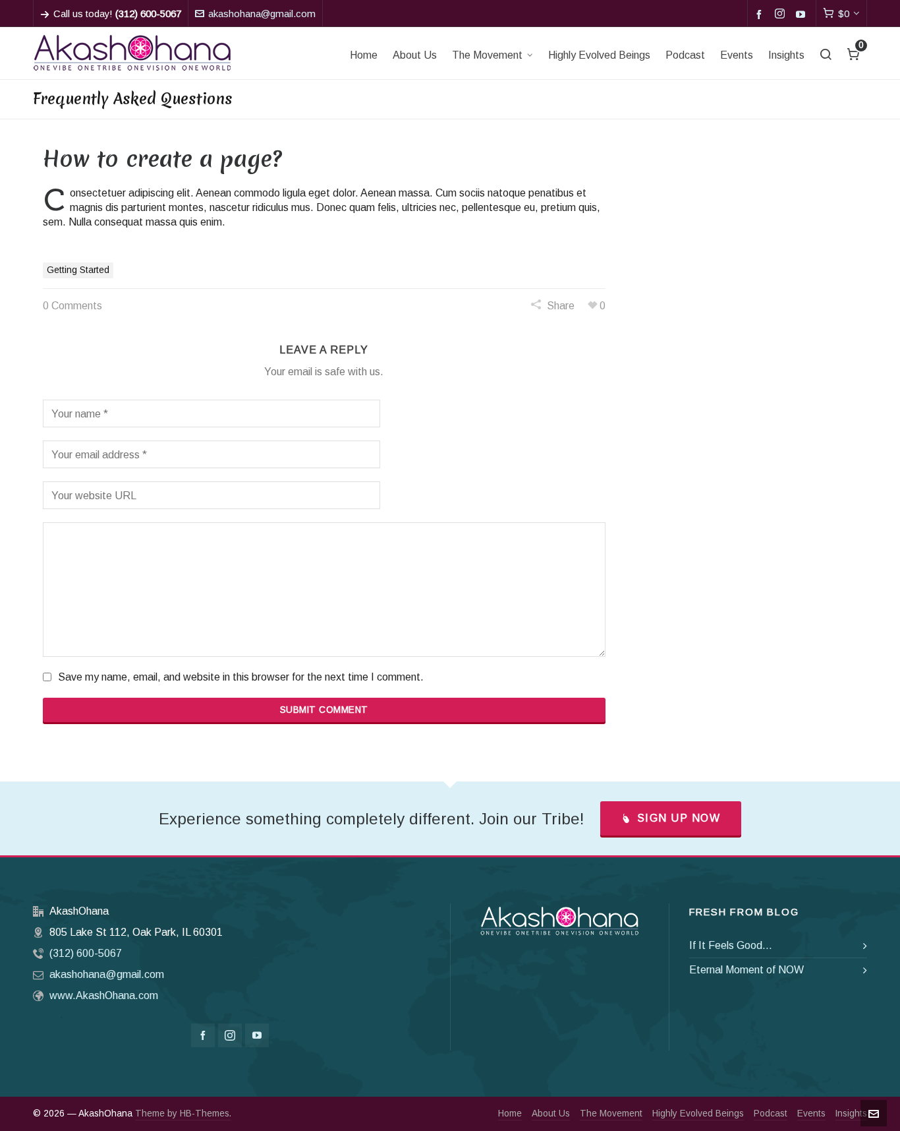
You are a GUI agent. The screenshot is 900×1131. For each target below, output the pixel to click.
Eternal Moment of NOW (746, 969)
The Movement (611, 1113)
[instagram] (782, 14)
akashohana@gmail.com (262, 14)
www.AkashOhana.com (103, 995)
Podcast (770, 1113)
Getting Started (78, 270)
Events (811, 1113)
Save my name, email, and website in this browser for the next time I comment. (241, 677)
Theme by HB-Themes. (183, 1113)
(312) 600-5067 (85, 953)
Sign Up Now (679, 818)
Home (510, 1113)
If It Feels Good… (730, 945)
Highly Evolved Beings (698, 1113)
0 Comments (72, 305)
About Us (551, 1113)
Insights (851, 1113)
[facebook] (761, 14)
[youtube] (802, 14)
